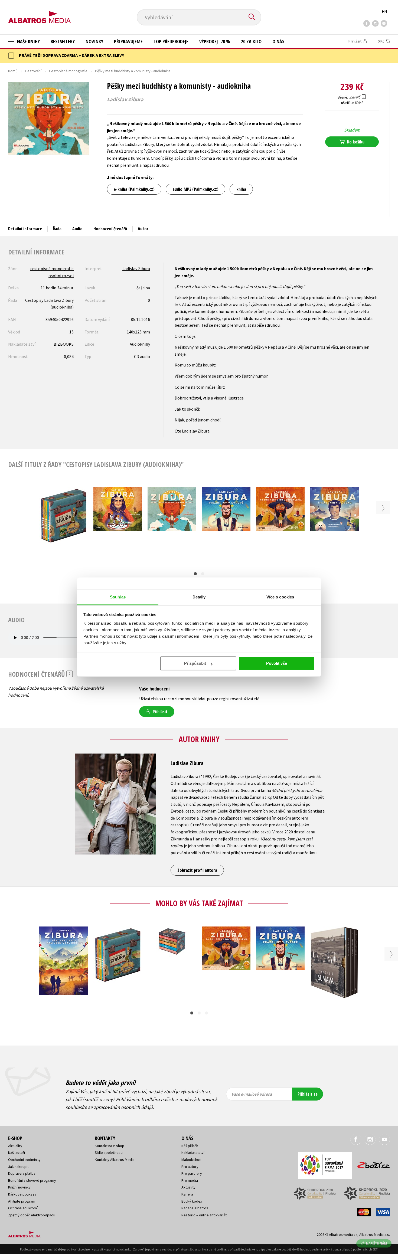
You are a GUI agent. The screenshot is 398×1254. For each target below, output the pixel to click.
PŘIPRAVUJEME (128, 41)
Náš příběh (189, 1145)
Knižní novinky (19, 1187)
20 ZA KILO (251, 41)
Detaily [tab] (199, 597)
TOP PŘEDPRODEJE (171, 41)
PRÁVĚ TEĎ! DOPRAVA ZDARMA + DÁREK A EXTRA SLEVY (71, 55)
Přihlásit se (308, 1094)
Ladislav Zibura (125, 99)
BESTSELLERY (63, 41)
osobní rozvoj (61, 275)
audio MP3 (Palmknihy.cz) (195, 189)
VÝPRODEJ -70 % (214, 41)
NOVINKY (94, 41)
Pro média (189, 1180)
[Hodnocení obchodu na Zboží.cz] (371, 1163)
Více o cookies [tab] (280, 597)
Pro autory (189, 1166)
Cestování (33, 70)
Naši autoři (16, 1152)
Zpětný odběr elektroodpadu (31, 1215)
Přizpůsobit (195, 663)
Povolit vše (276, 663)
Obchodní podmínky (24, 1159)
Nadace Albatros (194, 1208)
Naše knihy (28, 41)
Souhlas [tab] (118, 597)
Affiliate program (21, 1201)
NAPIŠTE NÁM (376, 1243)
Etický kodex (191, 1201)
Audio (77, 229)
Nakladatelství (192, 1152)
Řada (57, 229)
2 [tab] (202, 573)
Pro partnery (191, 1173)
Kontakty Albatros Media (115, 1159)
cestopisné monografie (52, 268)
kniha (241, 189)
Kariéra (187, 1194)
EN (384, 11)
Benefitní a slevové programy (32, 1180)
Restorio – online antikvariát (204, 1215)
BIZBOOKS (64, 344)
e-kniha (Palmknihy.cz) (134, 189)
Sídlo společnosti (109, 1152)
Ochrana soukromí (23, 1208)
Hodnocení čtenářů (110, 229)
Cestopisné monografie (68, 70)
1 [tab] (195, 573)
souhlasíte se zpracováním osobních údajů (109, 1107)
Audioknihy (140, 344)
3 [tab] (206, 1012)
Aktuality (15, 1145)
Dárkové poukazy (22, 1194)
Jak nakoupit (18, 1166)
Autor (143, 229)
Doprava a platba (21, 1173)
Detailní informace (25, 229)
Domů (13, 70)
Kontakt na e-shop (109, 1145)
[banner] (39, 12)
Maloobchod (191, 1159)
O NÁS (278, 41)
